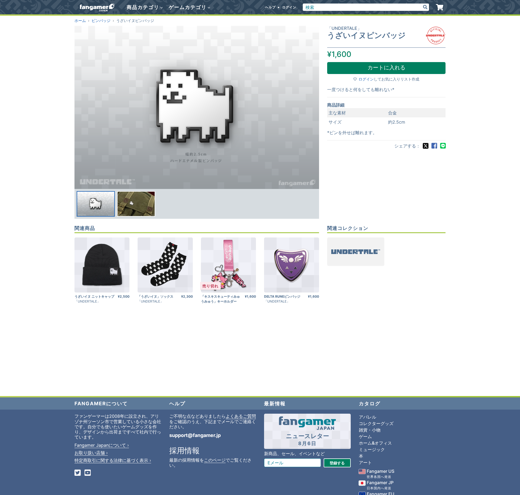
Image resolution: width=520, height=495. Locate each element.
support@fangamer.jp (195, 435)
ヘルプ (270, 7)
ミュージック (372, 449)
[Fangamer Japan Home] (97, 7)
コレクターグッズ (376, 423)
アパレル (367, 417)
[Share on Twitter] (425, 146)
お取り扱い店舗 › (91, 452)
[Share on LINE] (443, 146)
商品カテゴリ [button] (144, 7)
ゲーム (365, 436)
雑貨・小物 (370, 430)
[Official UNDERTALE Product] (436, 35)
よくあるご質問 (241, 416)
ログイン (289, 7)
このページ (215, 460)
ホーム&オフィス (375, 443)
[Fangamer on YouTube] (87, 473)
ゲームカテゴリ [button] (188, 7)
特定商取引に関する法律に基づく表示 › (112, 460)
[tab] (96, 204)
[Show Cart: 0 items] (440, 7)
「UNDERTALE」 (344, 28)
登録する (337, 463)
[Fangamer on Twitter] (77, 473)
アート (365, 462)
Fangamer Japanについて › (101, 445)
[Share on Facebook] (434, 146)
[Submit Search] (425, 7)
